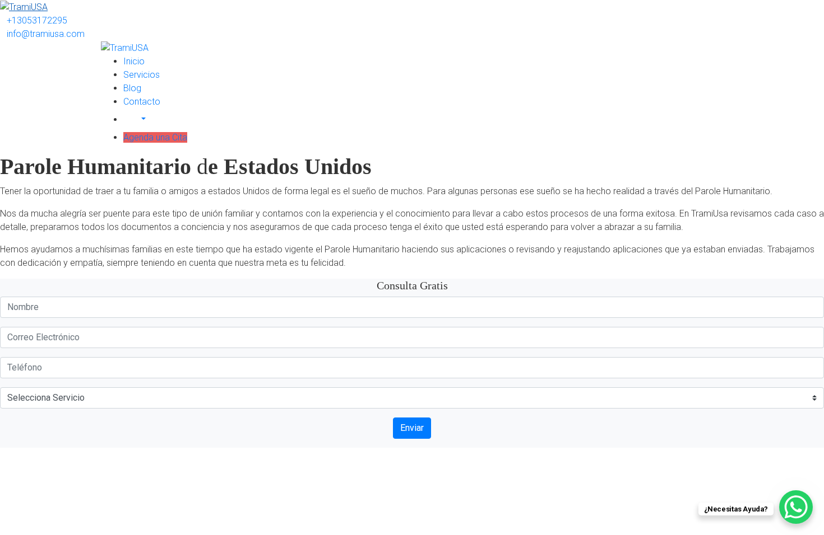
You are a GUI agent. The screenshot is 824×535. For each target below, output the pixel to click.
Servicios (141, 74)
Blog (132, 88)
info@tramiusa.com (46, 34)
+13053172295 (37, 20)
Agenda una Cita (155, 137)
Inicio (134, 61)
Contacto (141, 101)
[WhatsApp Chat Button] (796, 507)
